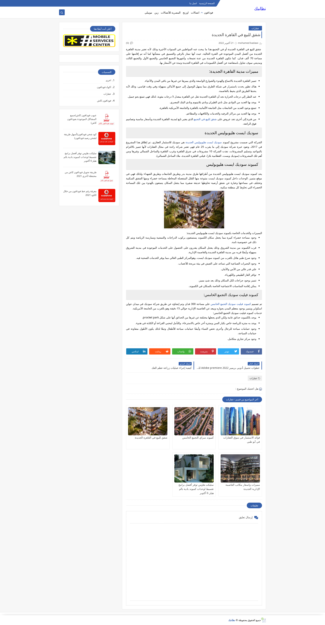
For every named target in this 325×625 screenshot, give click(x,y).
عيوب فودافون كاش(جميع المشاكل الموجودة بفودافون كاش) (81, 119)
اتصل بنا (193, 3)
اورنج (186, 12)
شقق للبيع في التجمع (205, 119)
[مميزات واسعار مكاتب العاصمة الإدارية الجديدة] (240, 468)
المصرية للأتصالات (171, 12)
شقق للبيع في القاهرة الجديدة (151, 437)
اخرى (108, 80)
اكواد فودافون (104, 87)
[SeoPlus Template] (263, 620)
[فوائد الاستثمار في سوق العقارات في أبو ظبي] (240, 421)
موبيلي (148, 12)
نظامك (260, 8)
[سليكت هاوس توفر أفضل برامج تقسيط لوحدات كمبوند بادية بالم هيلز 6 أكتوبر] (194, 468)
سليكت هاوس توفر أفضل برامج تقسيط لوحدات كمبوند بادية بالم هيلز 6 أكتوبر (196, 489)
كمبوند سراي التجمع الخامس (198, 437)
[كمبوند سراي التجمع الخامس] (194, 421)
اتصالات (195, 12)
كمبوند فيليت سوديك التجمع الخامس (231, 304)
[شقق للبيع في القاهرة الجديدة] (147, 421)
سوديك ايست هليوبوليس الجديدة (204, 142)
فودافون (208, 12)
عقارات (255, 28)
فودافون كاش (104, 100)
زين (156, 12)
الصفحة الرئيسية (207, 3)
